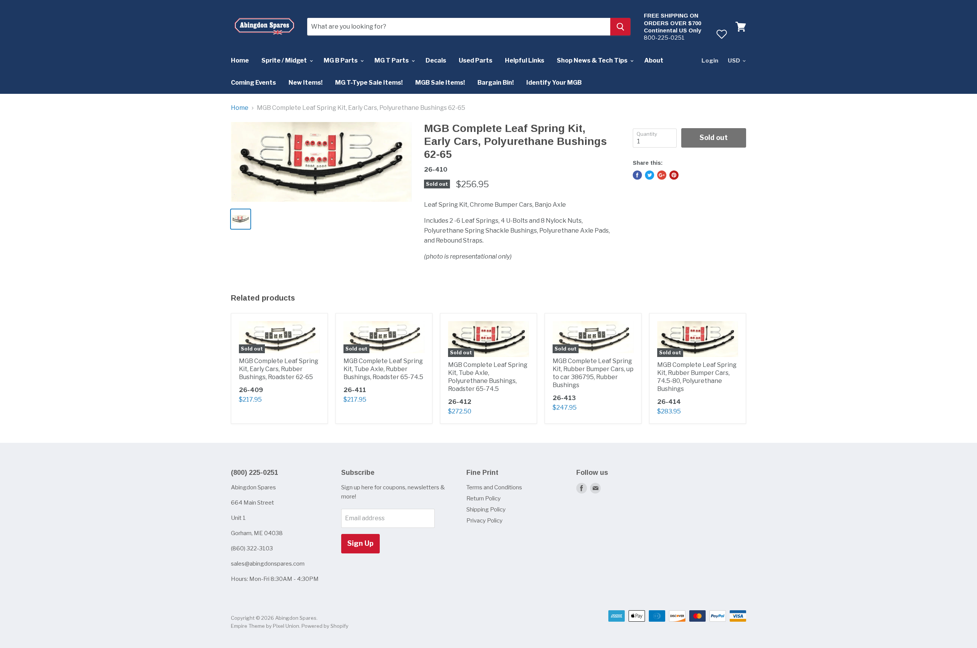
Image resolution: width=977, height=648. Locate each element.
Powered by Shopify (324, 626)
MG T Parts (392, 60)
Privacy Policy (484, 520)
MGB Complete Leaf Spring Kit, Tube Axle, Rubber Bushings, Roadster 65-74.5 (383, 369)
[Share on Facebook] (637, 175)
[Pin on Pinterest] (674, 175)
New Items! (305, 82)
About (653, 60)
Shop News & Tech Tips (593, 60)
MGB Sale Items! (440, 82)
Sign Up (360, 543)
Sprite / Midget (284, 60)
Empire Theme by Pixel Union (265, 626)
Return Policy (483, 498)
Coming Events (253, 82)
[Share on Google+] (661, 175)
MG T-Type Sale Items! (369, 82)
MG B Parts (341, 60)
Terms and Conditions (494, 487)
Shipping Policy (486, 509)
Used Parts (475, 60)
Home (240, 60)
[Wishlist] (721, 34)
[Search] (620, 26)
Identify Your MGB (554, 82)
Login (709, 60)
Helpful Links (524, 60)
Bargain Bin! (495, 82)
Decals (436, 60)
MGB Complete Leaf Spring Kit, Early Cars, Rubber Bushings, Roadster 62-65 (278, 369)
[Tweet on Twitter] (649, 175)
